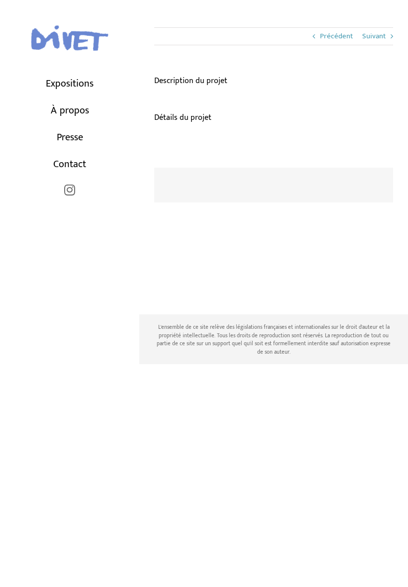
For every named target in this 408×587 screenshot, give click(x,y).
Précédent (336, 36)
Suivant (374, 36)
